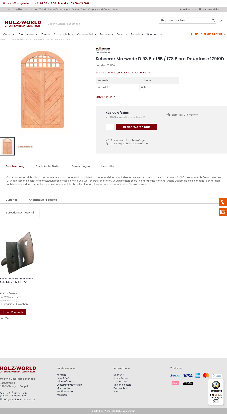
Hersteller (107, 166)
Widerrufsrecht (65, 381)
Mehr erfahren (104, 97)
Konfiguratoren (65, 391)
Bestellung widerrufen (69, 384)
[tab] (15, 166)
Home (3, 39)
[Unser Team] (223, 202)
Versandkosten (135, 117)
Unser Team (121, 378)
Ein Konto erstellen (209, 9)
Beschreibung (15, 166)
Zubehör (11, 200)
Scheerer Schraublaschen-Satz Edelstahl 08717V (16, 280)
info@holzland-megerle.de (19, 399)
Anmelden (185, 9)
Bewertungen (81, 166)
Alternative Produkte (43, 200)
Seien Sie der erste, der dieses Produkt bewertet (123, 72)
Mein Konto (63, 388)
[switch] (216, 401)
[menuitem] (8, 34)
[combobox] (187, 20)
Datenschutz (121, 388)
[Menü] (222, 381)
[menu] (113, 34)
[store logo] (23, 23)
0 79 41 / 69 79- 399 (15, 396)
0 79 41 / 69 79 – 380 (15, 393)
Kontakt (61, 374)
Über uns (119, 374)
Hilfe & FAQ (63, 378)
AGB (116, 391)
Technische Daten (48, 166)
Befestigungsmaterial (20, 212)
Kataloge (62, 394)
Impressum (120, 381)
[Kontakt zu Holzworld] (223, 212)
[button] (25, 146)
